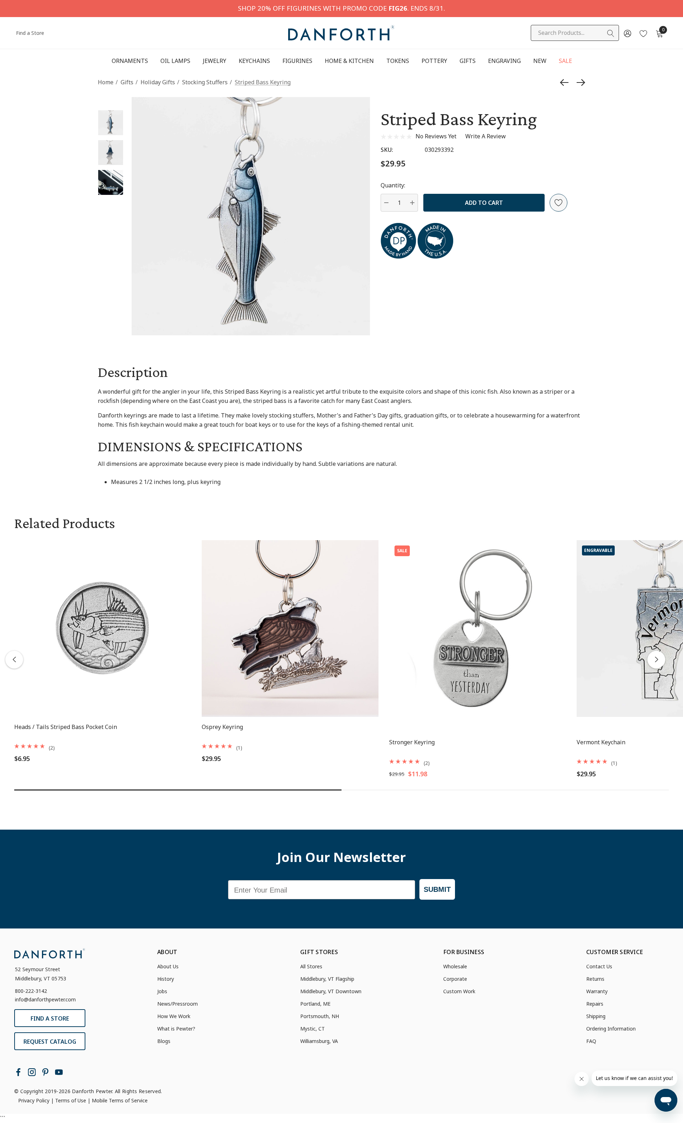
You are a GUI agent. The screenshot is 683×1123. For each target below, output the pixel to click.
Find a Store (30, 33)
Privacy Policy (33, 1100)
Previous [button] (14, 660)
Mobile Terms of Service (120, 1100)
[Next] (579, 82)
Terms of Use (70, 1100)
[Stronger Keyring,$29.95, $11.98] (477, 628)
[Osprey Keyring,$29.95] (290, 628)
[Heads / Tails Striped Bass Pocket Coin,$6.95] (102, 628)
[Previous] (566, 82)
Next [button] (656, 660)
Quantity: (393, 185)
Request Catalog (49, 1041)
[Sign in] (627, 33)
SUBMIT (437, 889)
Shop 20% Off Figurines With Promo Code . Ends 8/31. (341, 8)
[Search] (611, 33)
